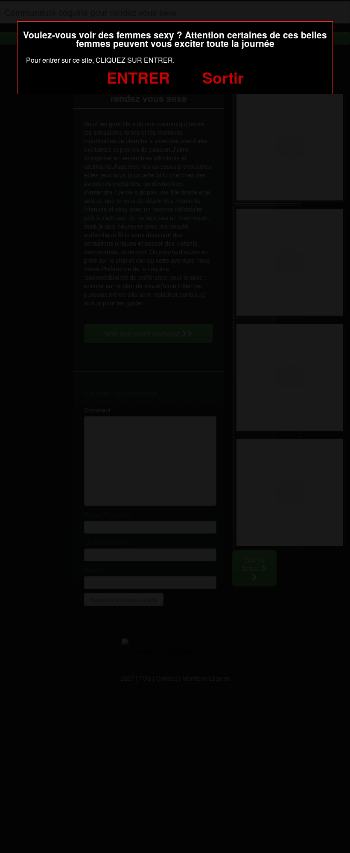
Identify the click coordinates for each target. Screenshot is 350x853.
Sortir (223, 77)
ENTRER (138, 77)
